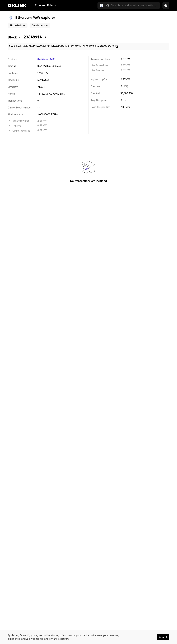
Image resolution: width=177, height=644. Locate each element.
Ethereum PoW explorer (35, 18)
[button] (108, 5)
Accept (163, 637)
